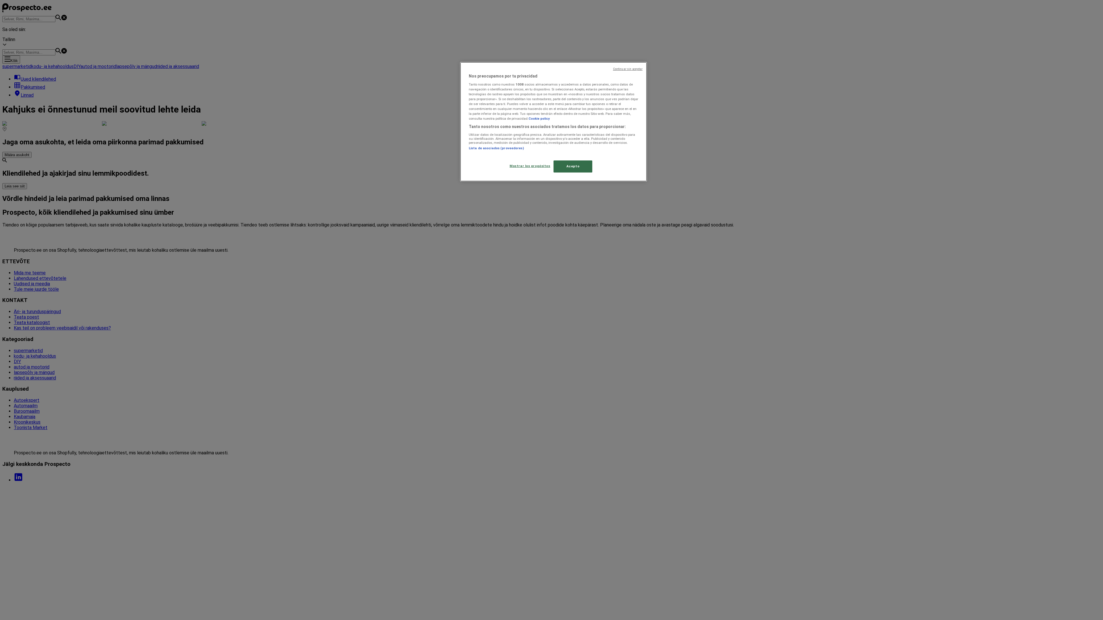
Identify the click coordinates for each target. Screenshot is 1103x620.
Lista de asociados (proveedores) (496, 148)
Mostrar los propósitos (530, 166)
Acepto (572, 166)
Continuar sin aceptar (628, 69)
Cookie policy (539, 119)
